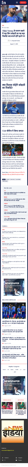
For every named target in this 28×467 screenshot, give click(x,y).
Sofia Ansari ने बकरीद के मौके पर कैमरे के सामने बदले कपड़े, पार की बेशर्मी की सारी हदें (15, 213)
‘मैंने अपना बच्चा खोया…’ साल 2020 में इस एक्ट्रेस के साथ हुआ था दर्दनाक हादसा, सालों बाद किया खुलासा (21, 412)
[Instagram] (16, 458)
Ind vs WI (12, 179)
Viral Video (7, 216)
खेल (3, 25)
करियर (19, 224)
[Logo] (3, 2)
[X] (10, 48)
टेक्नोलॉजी (12, 226)
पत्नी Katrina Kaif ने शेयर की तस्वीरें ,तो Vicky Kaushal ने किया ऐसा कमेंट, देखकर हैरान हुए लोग (14, 206)
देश (20, 226)
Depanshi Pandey (16, 40)
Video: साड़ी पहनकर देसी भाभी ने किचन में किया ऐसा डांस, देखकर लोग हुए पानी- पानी (14, 219)
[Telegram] (20, 48)
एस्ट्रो (15, 224)
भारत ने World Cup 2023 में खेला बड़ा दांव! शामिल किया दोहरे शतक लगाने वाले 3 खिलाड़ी (14, 200)
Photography (9, 223)
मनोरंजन (6, 203)
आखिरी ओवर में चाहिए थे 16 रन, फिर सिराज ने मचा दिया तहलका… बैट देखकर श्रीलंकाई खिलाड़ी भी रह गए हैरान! (13, 339)
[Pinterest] (14, 48)
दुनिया (17, 226)
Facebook (6, 457)
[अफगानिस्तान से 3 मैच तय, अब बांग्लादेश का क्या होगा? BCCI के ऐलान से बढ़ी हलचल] (14, 310)
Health (14, 222)
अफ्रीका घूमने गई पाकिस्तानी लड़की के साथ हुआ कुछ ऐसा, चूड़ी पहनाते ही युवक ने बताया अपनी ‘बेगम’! (14, 256)
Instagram (20, 457)
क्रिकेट (5, 197)
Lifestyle (20, 222)
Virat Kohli (5, 181)
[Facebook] (7, 48)
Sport (20, 223)
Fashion (9, 222)
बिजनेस (3, 241)
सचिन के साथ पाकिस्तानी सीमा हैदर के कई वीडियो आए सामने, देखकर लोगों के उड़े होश (14, 193)
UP (5, 190)
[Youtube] (16, 460)
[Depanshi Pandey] (9, 41)
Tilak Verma (17, 179)
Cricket (8, 179)
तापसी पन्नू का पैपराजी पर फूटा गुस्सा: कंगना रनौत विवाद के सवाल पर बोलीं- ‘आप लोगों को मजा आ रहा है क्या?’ (13, 274)
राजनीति (17, 227)
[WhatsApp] (17, 48)
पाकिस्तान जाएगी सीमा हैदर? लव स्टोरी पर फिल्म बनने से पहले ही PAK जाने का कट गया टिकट (7, 412)
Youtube (20, 460)
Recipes (15, 223)
